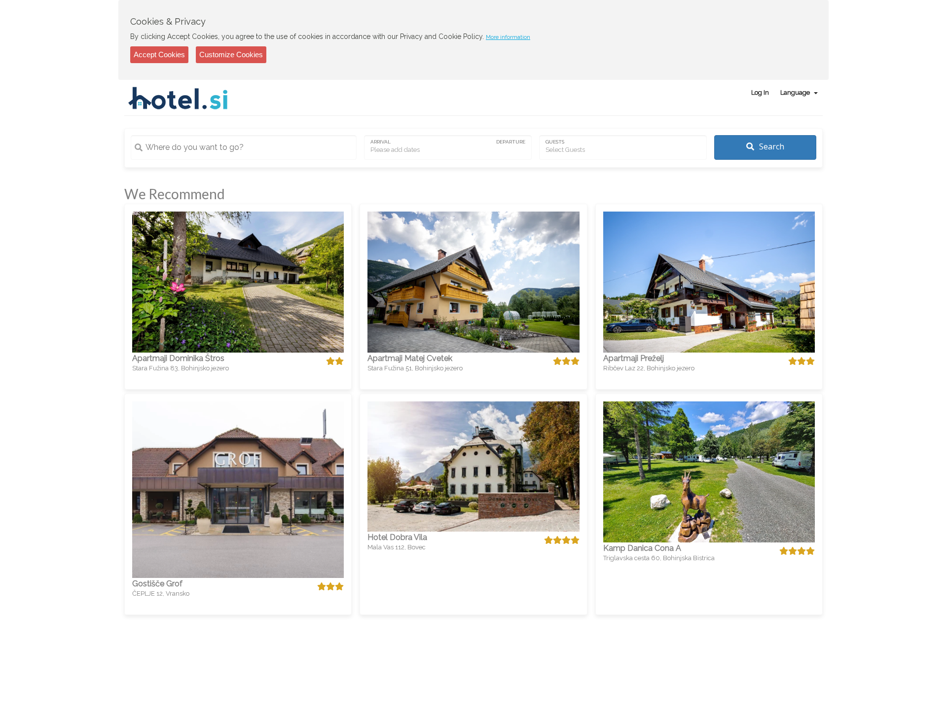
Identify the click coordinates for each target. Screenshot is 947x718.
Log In (760, 92)
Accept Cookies (159, 54)
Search (770, 146)
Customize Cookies (231, 54)
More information (508, 37)
